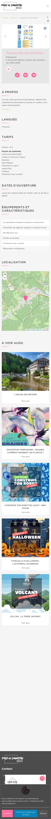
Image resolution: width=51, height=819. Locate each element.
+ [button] (5, 274)
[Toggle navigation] (48, 6)
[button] (5, 36)
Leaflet (28, 330)
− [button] (5, 277)
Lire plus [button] (6, 109)
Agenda (14, 18)
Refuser (43, 813)
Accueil (5, 18)
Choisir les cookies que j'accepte (25, 813)
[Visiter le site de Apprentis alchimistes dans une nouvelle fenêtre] (25, 75)
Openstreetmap (36, 330)
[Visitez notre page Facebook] (8, 69)
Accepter (7, 813)
